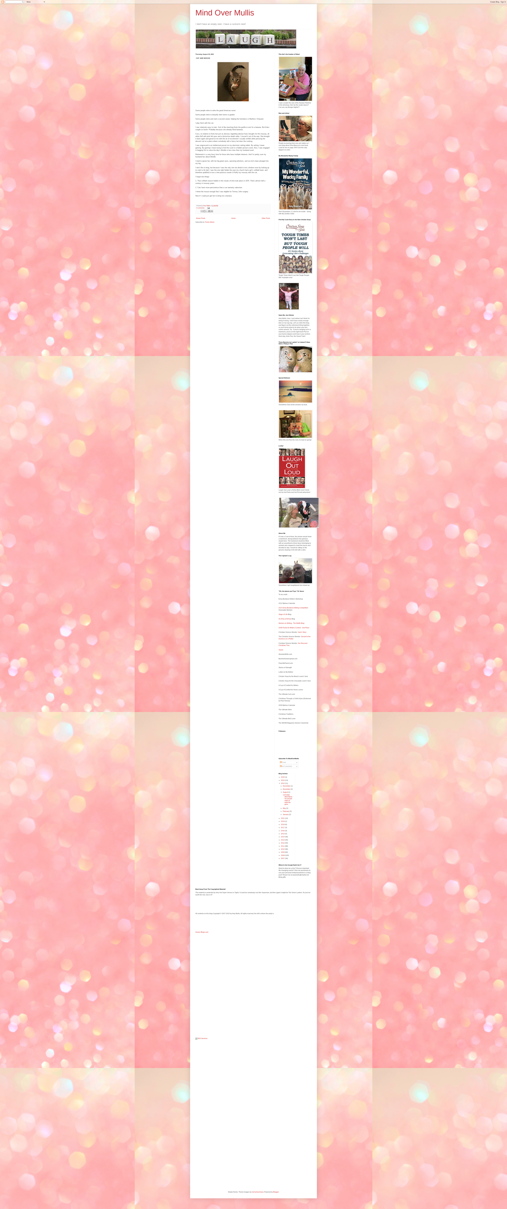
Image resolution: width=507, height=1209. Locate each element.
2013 (283, 840)
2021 (283, 818)
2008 (283, 855)
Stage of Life (283, 614)
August (285, 792)
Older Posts (266, 218)
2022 (283, 783)
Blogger (276, 1192)
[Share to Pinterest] (212, 211)
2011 (283, 846)
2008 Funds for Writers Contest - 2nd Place (294, 628)
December (287, 786)
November (287, 789)
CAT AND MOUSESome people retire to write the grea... (287, 799)
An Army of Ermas (285, 619)
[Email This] (202, 211)
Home (233, 218)
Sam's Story (302, 632)
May (284, 808)
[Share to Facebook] (209, 211)
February (286, 811)
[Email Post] (208, 208)
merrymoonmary (257, 1192)
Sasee (281, 650)
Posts (284, 762)
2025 (283, 777)
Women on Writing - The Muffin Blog (291, 623)
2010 (283, 849)
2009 (283, 852)
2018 (283, 824)
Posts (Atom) (209, 222)
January (286, 814)
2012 (283, 843)
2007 (283, 858)
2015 (283, 834)
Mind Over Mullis (224, 12)
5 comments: (200, 208)
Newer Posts (200, 218)
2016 (283, 831)
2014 (283, 837)
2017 (283, 827)
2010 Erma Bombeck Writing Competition (293, 608)
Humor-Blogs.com (201, 932)
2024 (283, 780)
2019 (283, 821)
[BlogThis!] (204, 211)
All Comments (287, 766)
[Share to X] (207, 211)
